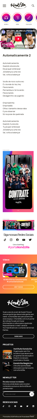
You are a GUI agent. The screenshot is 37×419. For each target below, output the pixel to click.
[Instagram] (11, 240)
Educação (29, 24)
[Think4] (31, 416)
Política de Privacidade (21, 416)
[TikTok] (5, 240)
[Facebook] (17, 240)
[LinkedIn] (33, 406)
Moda (17, 24)
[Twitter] (30, 240)
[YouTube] (24, 240)
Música (6, 24)
